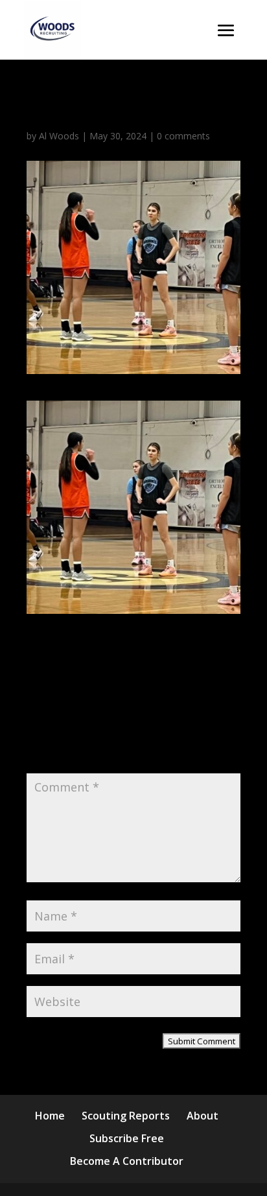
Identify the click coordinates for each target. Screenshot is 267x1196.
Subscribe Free (126, 1138)
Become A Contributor (126, 1161)
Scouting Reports (126, 1115)
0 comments (183, 136)
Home (50, 1115)
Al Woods (59, 136)
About (202, 1115)
